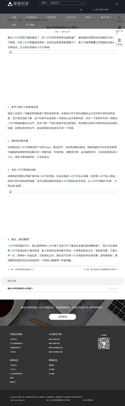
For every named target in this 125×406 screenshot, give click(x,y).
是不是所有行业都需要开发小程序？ (100, 269)
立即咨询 (62, 317)
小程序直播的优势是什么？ (21, 269)
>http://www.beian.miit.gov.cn (17, 400)
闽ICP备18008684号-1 (77, 397)
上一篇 (10, 269)
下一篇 (86, 269)
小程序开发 (51, 17)
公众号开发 (71, 17)
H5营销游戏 (31, 17)
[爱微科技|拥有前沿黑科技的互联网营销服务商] (18, 4)
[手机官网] (117, 3)
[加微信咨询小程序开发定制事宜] (81, 10)
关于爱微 (30, 25)
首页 (14, 17)
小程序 (16, 37)
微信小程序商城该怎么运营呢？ (20, 288)
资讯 (14, 25)
